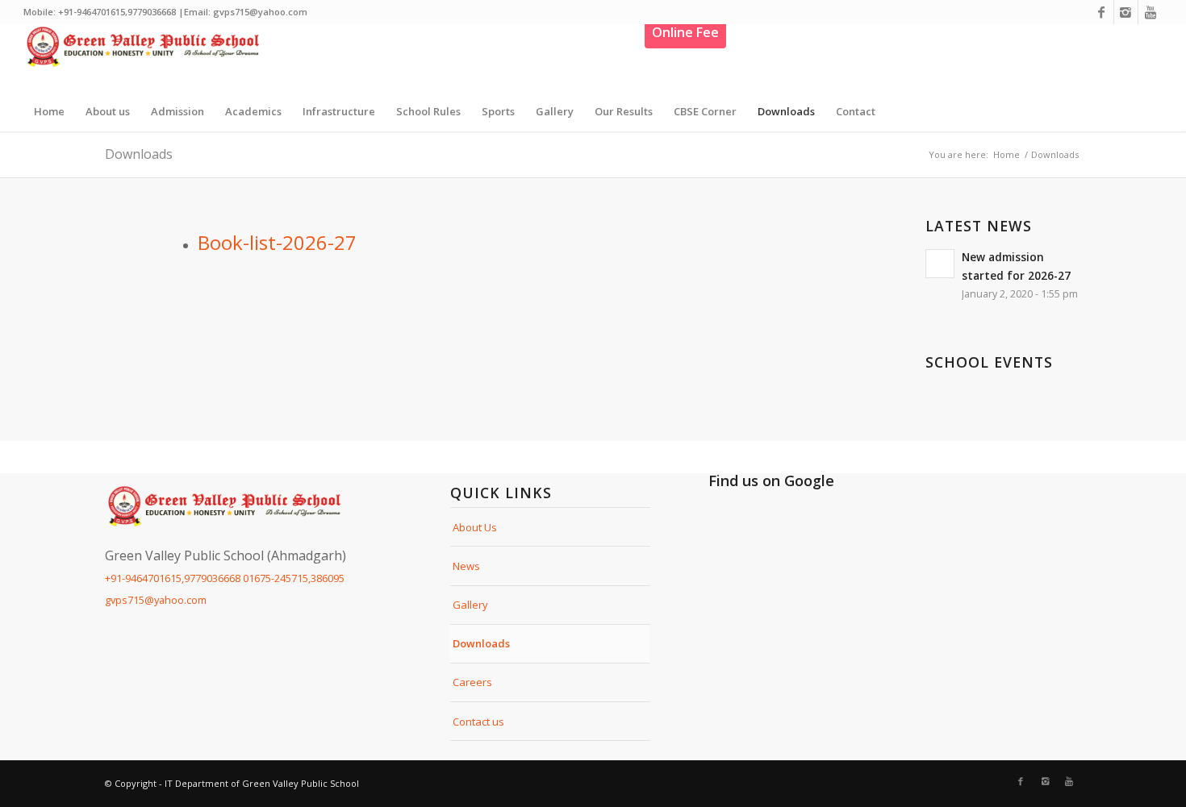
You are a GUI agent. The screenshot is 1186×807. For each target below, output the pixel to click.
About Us (475, 527)
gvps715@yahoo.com (156, 600)
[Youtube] (1150, 12)
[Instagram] (1126, 12)
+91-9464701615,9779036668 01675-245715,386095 (225, 578)
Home (1006, 154)
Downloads (139, 154)
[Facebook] (1101, 12)
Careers (472, 682)
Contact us (478, 721)
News (466, 566)
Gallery (470, 604)
